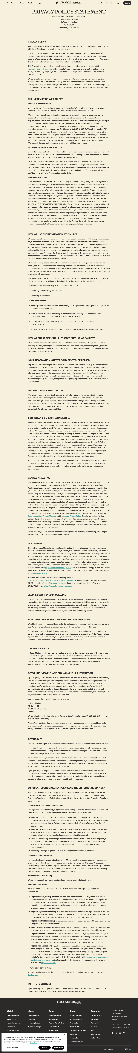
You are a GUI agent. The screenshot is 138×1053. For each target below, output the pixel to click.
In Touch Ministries (76, 1015)
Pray (92, 1030)
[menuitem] (112, 1033)
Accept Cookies (58, 1047)
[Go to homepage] (68, 3)
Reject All (44, 1047)
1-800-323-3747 (123, 1027)
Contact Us (32, 975)
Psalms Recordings (34, 1027)
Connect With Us (96, 1015)
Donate (127, 3)
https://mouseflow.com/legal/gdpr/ (52, 583)
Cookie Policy (33, 1043)
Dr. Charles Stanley (76, 1019)
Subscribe (94, 1027)
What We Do (74, 1023)
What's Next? (74, 1027)
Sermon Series (11, 1019)
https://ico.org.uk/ (48, 963)
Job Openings (95, 1034)
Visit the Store (95, 1038)
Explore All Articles (55, 1015)
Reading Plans (53, 1030)
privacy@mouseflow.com (40, 573)
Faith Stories (11, 1027)
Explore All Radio (33, 1015)
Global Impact (74, 1034)
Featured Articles (54, 1027)
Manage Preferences (12, 1047)
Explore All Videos (13, 1015)
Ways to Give (95, 1023)
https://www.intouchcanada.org (41, 69)
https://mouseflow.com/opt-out (58, 567)
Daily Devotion (53, 1019)
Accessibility (74, 1038)
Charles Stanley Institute (78, 1030)
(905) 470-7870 (125, 1025)
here (56, 527)
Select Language (108, 1049)
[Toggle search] (7, 3)
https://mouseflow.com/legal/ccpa (58, 586)
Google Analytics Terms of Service (42, 516)
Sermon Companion (13, 1023)
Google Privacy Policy (72, 516)
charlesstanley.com (76, 1042)
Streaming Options (13, 1030)
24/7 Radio (31, 1019)
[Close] (64, 1035)
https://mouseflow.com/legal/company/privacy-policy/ (50, 580)
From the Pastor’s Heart (56, 1023)
